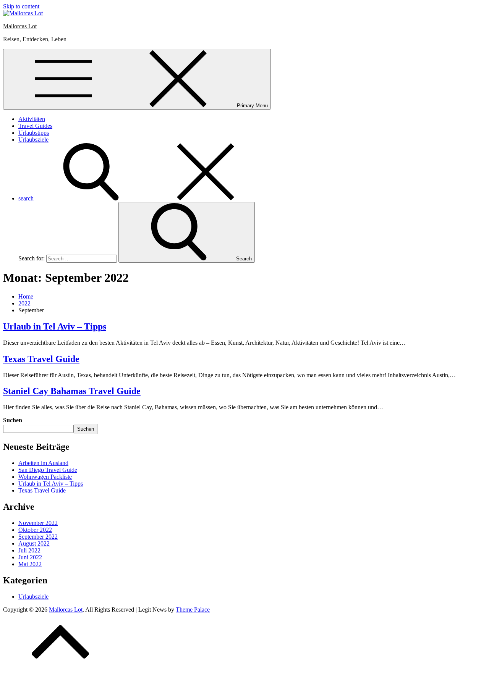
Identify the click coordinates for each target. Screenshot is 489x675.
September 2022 (38, 536)
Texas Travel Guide (41, 359)
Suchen (12, 420)
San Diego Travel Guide (47, 470)
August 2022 (34, 543)
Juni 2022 (30, 557)
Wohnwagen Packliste (45, 476)
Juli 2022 (29, 550)
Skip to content (21, 6)
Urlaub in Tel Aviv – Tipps (54, 326)
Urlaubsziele (33, 139)
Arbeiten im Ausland (43, 463)
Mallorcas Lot (20, 26)
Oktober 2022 (35, 529)
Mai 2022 (30, 564)
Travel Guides (35, 126)
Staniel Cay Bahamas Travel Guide (72, 391)
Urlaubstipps (33, 132)
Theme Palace (193, 609)
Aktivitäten (31, 119)
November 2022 (38, 523)
